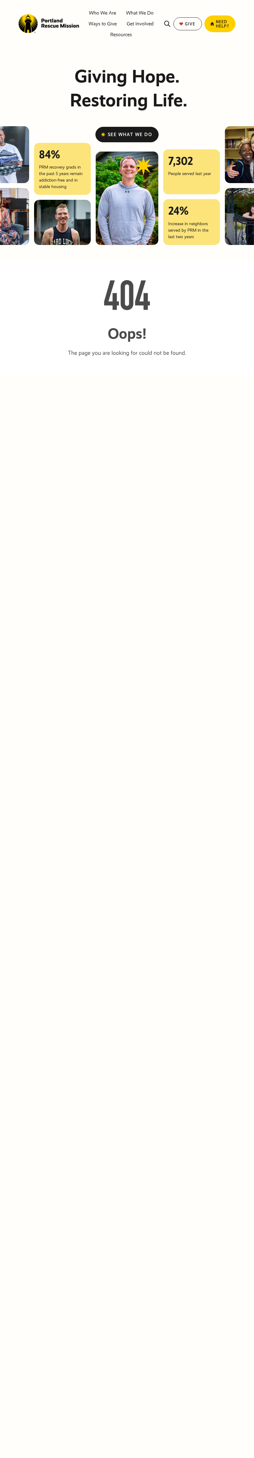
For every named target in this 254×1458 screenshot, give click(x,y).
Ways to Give (103, 24)
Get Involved (140, 24)
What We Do (140, 13)
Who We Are (102, 13)
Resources (121, 34)
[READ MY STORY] (62, 222)
